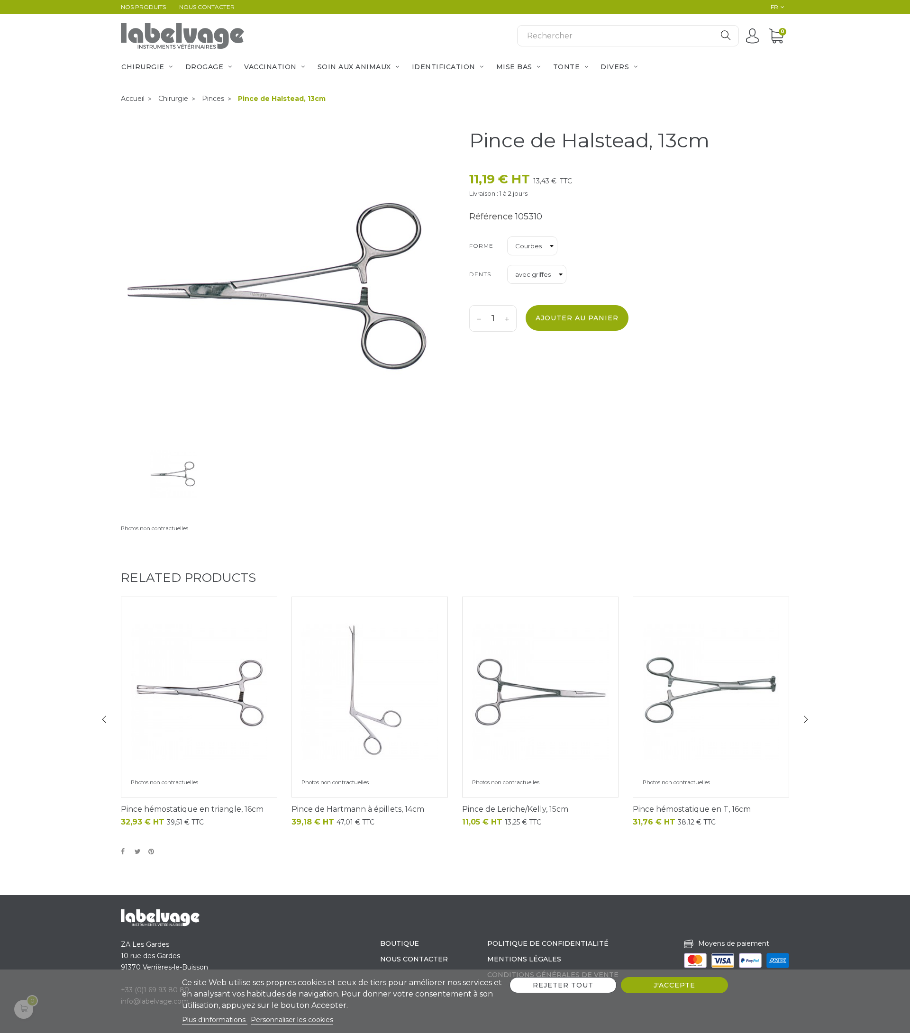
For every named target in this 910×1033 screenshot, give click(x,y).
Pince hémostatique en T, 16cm (692, 809)
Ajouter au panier (577, 318)
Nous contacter (207, 6)
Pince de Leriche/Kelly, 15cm (515, 809)
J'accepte (674, 985)
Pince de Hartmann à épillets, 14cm (357, 809)
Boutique (399, 943)
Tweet (139, 852)
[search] (725, 35)
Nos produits (143, 6)
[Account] (755, 35)
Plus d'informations (214, 1019)
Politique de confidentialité (548, 943)
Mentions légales (524, 959)
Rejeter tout (563, 985)
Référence (491, 216)
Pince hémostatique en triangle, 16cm (192, 809)
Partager (125, 852)
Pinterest (153, 852)
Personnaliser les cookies (292, 1019)
